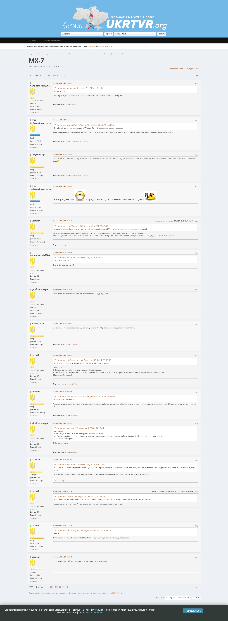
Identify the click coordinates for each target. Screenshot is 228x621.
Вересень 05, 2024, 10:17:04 (62, 83)
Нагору (31, 587)
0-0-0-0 (35, 525)
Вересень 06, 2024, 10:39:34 (62, 491)
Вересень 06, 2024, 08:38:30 (62, 289)
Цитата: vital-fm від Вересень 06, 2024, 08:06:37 (80, 257)
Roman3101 (86, 141)
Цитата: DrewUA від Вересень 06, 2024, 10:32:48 (81, 496)
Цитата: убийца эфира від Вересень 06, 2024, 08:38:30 (84, 360)
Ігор (34, 119)
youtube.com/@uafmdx (61, 481)
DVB (79, 141)
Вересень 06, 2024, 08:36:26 (62, 252)
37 (60, 75)
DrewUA (36, 459)
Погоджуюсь (193, 610)
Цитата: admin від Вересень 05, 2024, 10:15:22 (80, 88)
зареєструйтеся (105, 46)
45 (65, 75)
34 (51, 75)
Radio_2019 (38, 323)
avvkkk (36, 355)
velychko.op (38, 154)
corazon (75, 141)
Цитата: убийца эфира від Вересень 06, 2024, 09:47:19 (84, 530)
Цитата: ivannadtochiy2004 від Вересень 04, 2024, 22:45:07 (86, 124)
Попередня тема (177, 68)
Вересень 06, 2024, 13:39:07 (62, 557)
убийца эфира (40, 289)
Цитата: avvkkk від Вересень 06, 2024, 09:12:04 (80, 428)
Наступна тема (192, 68)
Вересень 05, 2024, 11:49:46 (62, 186)
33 (49, 75)
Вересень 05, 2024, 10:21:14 (62, 120)
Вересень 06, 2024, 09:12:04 (62, 355)
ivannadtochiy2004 (40, 85)
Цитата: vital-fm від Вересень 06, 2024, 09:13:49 (80, 464)
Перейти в (160, 598)
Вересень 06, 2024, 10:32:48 (62, 460)
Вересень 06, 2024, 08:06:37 (62, 221)
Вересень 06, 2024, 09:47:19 (62, 423)
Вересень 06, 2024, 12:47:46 (62, 525)
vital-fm (36, 220)
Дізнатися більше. (94, 612)
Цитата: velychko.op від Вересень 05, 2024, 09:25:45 (82, 226)
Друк (198, 76)
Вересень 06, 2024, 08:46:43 (62, 323)
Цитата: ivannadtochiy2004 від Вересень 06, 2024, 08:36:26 (86, 396)
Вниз (30, 75)
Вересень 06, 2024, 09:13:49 (62, 392)
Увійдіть (92, 46)
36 (58, 75)
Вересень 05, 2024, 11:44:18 (62, 154)
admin (74, 104)
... (47, 75)
